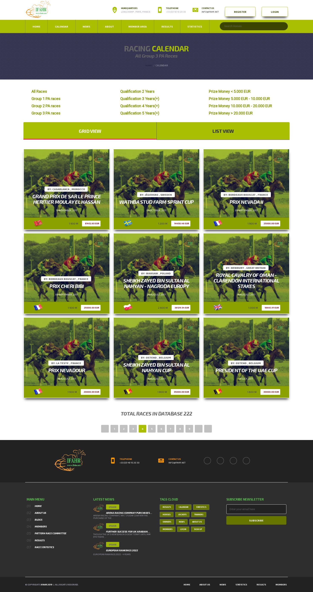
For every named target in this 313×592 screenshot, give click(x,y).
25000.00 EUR (271, 223)
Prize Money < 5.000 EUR (230, 91)
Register (240, 11)
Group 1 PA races (46, 98)
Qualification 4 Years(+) (139, 106)
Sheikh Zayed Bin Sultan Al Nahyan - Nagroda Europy (156, 283)
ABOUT (109, 26)
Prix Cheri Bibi (66, 286)
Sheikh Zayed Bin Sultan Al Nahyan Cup (156, 367)
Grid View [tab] (90, 131)
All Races (39, 91)
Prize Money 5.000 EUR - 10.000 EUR (239, 98)
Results (167, 26)
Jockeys (182, 514)
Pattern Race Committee (50, 533)
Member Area (137, 26)
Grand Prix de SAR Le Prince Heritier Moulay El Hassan (66, 199)
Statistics (194, 26)
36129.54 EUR (182, 307)
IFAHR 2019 (46, 584)
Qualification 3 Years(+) (139, 98)
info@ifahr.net (210, 11)
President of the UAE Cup (246, 370)
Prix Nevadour (66, 370)
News (182, 522)
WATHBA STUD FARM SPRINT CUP (156, 202)
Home (36, 26)
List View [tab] (223, 131)
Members (41, 526)
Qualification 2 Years (137, 91)
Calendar (61, 26)
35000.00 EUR (181, 392)
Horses (167, 514)
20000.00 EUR (91, 392)
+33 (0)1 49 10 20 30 (129, 462)
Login (275, 11)
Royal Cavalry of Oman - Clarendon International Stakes (246, 280)
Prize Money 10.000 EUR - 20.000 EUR (240, 106)
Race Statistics (44, 547)
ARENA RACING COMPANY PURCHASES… (129, 512)
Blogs (38, 519)
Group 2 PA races (46, 106)
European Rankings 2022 (122, 550)
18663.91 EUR (272, 307)
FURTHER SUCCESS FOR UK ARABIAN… (128, 531)
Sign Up (198, 529)
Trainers (198, 514)
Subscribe (256, 520)
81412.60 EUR (92, 223)
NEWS (86, 26)
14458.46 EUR (181, 223)
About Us (40, 512)
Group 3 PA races (46, 113)
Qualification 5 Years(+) (139, 113)
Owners (167, 522)
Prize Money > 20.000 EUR (231, 113)
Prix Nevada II (246, 202)
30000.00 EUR (271, 392)
